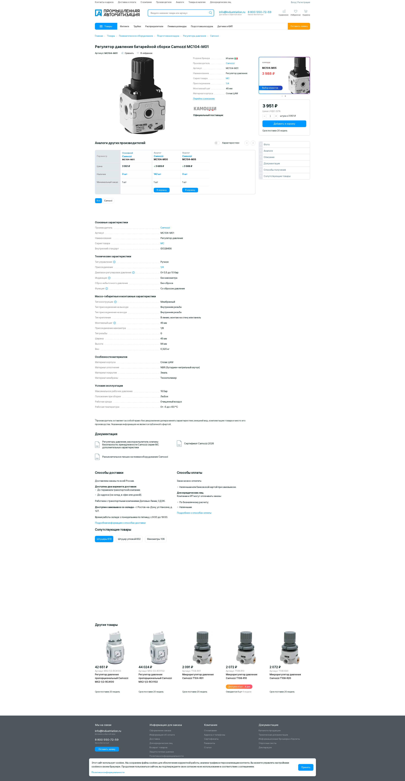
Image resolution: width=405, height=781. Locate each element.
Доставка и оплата (127, 2)
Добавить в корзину (284, 123)
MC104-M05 (189, 159)
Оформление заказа (160, 730)
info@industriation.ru (232, 12)
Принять (305, 767)
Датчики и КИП (225, 26)
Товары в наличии (197, 2)
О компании (146, 2)
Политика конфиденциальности (167, 756)
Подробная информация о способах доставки (120, 522)
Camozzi (230, 63)
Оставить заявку (299, 26)
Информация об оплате (162, 734)
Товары (108, 26)
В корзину (162, 190)
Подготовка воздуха (202, 26)
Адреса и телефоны (214, 734)
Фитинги (124, 26)
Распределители (154, 26)
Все (98, 200)
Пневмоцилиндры (177, 26)
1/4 (227, 83)
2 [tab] (286, 97)
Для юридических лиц (220, 2)
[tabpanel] (284, 75)
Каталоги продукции (270, 730)
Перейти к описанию (204, 98)
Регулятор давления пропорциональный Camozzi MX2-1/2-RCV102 (155, 678)
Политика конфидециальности (108, 772)
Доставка (155, 739)
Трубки (137, 26)
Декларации (265, 747)
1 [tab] (283, 97)
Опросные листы (267, 743)
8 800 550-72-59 (259, 12)
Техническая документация (273, 734)
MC (227, 78)
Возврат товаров (158, 747)
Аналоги (180, 2)
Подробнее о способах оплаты (194, 512)
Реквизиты (209, 743)
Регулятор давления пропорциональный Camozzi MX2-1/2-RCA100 (111, 678)
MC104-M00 (161, 159)
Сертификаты (211, 739)
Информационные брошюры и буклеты (279, 739)
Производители (163, 2)
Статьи (208, 747)
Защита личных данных (162, 751)
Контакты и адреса (104, 2)
